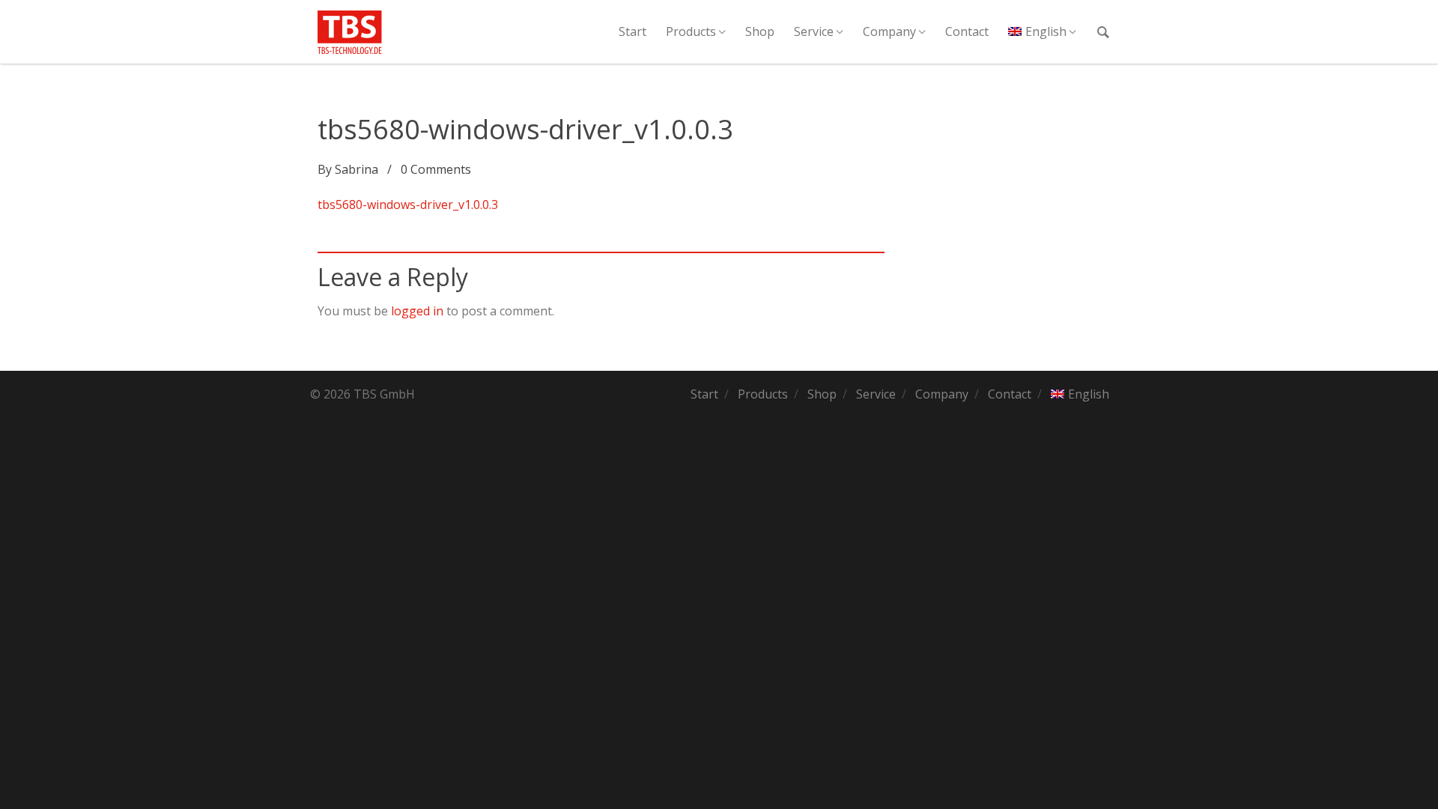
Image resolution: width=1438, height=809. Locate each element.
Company (889, 31)
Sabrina (356, 169)
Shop (759, 31)
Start (632, 31)
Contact (967, 31)
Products (691, 31)
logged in (417, 311)
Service (814, 31)
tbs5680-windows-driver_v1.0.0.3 (408, 204)
